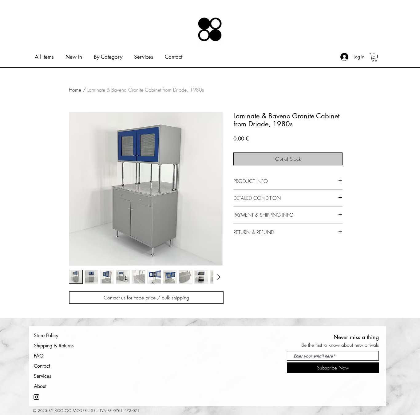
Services (42, 376)
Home (75, 89)
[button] (374, 57)
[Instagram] (36, 397)
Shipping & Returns (53, 345)
